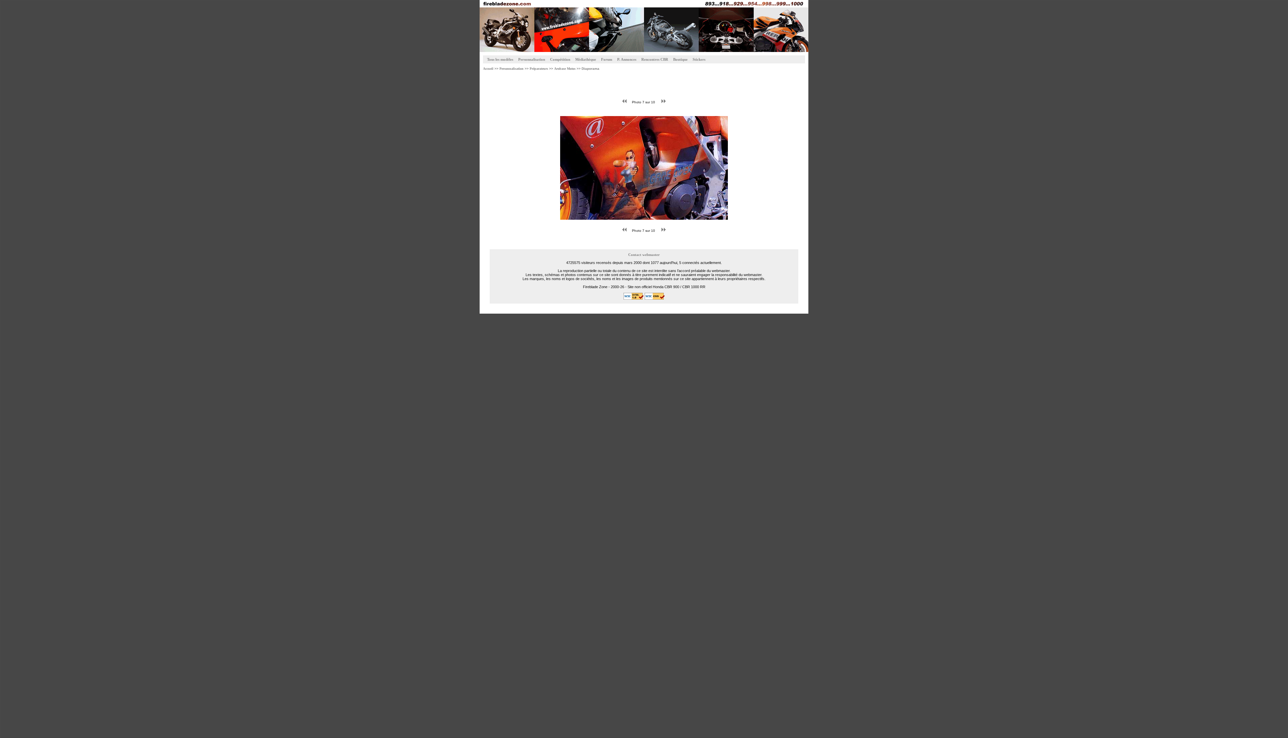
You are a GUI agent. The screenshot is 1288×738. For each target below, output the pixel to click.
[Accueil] (644, 26)
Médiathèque (585, 59)
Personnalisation (531, 59)
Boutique (680, 59)
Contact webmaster (644, 255)
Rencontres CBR (654, 59)
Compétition (560, 59)
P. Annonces (626, 59)
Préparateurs (538, 68)
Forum (606, 59)
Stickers (699, 59)
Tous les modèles (500, 59)
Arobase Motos (565, 68)
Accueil (488, 68)
